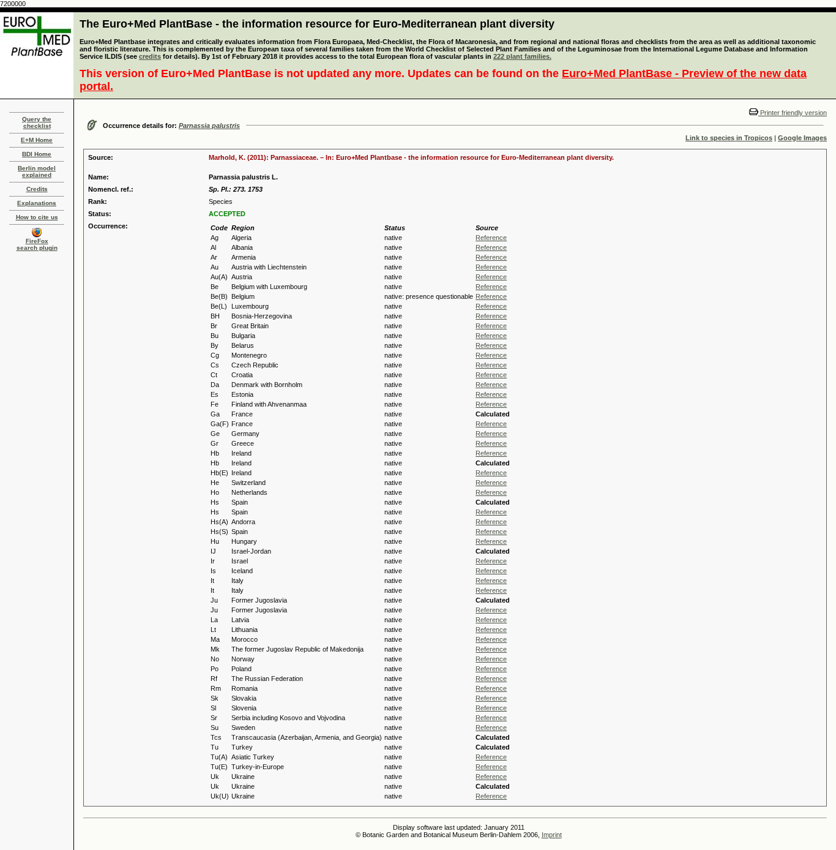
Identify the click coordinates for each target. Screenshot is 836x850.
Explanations (36, 203)
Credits (37, 189)
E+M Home (37, 140)
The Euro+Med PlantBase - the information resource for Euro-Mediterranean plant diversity (317, 24)
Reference (491, 237)
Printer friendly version (792, 112)
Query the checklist (36, 122)
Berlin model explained (37, 171)
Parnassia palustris (209, 125)
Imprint (552, 834)
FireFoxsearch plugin (37, 244)
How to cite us (37, 217)
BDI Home (36, 154)
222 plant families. (522, 56)
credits (150, 56)
